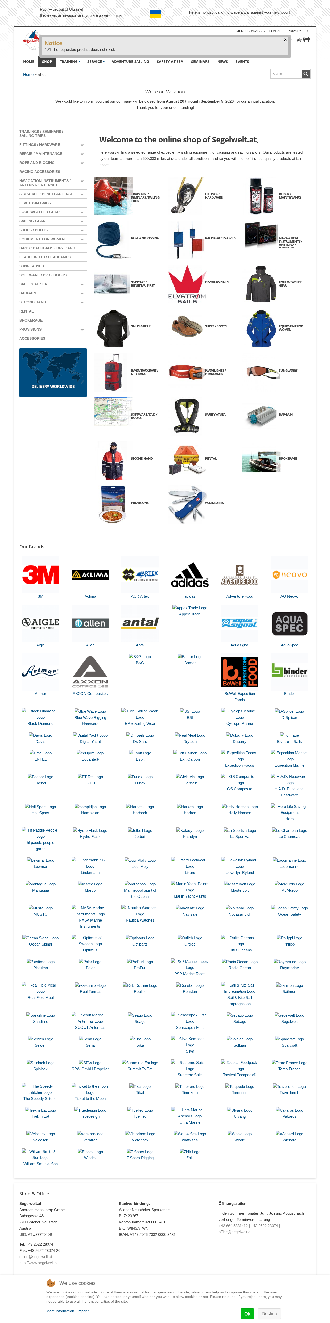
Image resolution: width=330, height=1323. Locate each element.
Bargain (27, 293)
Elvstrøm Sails (35, 203)
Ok (247, 1313)
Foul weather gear (39, 212)
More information (60, 1311)
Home (28, 74)
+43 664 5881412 (233, 1225)
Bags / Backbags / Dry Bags (47, 248)
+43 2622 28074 (264, 1225)
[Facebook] (307, 31)
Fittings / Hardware (39, 145)
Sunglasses (31, 266)
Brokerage (31, 320)
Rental (26, 311)
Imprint (83, 1311)
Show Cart (306, 39)
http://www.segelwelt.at (38, 1263)
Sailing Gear (32, 221)
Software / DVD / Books (43, 275)
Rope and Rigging (37, 163)
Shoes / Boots (33, 230)
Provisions (30, 329)
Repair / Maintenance (40, 154)
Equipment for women (42, 239)
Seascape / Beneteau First (46, 194)
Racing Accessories (39, 172)
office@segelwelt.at (35, 1256)
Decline (269, 1313)
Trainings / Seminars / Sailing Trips (41, 133)
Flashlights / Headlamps (45, 257)
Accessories (32, 338)
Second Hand (32, 302)
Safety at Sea (33, 284)
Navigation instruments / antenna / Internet (45, 183)
